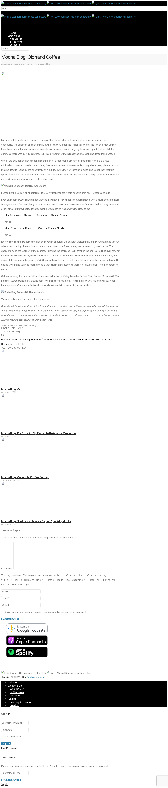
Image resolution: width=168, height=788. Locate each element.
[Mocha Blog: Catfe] (35, 385)
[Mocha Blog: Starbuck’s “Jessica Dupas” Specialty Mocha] (35, 517)
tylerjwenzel (6, 64)
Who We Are (16, 38)
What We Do (14, 36)
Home (13, 33)
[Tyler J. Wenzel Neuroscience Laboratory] (69, 3)
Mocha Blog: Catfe (12, 389)
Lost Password (9, 748)
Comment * (7, 568)
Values (13, 698)
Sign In (4, 784)
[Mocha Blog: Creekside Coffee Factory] (35, 473)
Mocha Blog (30, 325)
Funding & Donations (21, 702)
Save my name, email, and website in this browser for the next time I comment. (46, 612)
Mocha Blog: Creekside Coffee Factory (25, 477)
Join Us (14, 53)
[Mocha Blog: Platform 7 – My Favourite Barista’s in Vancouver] (35, 429)
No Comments (37, 64)
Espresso (18, 325)
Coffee (10, 325)
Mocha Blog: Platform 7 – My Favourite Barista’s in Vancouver (38, 433)
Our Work (15, 44)
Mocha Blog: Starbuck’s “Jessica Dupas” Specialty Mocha (36, 521)
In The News (16, 41)
